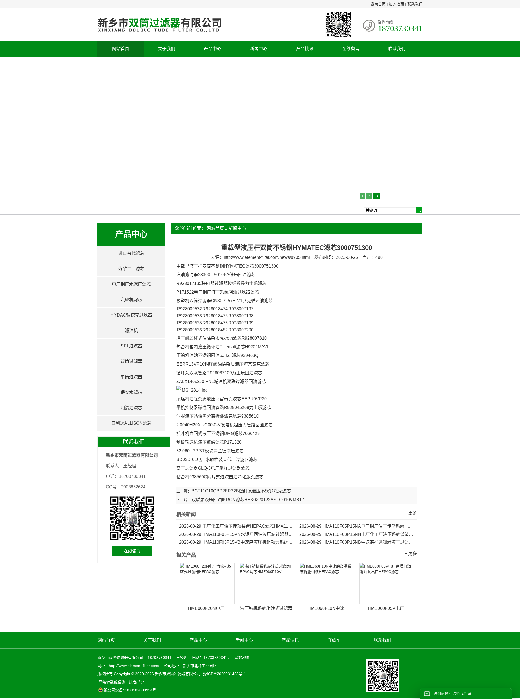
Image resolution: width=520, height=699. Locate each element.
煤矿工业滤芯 (131, 268)
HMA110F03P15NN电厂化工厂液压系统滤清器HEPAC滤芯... (356, 534)
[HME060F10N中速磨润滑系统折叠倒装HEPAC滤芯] (327, 583)
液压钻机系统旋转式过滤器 (266, 608)
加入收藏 (396, 4)
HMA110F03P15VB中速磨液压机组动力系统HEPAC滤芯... (236, 542)
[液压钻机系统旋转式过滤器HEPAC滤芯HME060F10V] (267, 583)
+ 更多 (411, 513)
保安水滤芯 (131, 392)
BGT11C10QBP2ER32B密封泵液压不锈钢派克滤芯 (241, 491)
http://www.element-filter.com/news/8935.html (267, 257)
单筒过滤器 (131, 377)
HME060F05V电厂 (386, 608)
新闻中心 (258, 48)
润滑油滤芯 (131, 407)
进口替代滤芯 (131, 253)
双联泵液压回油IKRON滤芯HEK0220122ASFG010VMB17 (247, 499)
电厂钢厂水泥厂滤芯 (131, 284)
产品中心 (212, 48)
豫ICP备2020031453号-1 (224, 674)
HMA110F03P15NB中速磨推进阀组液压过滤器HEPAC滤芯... (356, 542)
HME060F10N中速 (326, 608)
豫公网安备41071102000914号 (130, 690)
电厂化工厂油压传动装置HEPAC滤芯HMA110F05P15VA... (236, 526)
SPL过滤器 (131, 346)
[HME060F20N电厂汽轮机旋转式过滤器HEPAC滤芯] (207, 583)
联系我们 (414, 4)
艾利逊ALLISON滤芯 (131, 423)
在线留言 (350, 48)
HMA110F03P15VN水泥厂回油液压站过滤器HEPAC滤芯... (236, 534)
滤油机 (131, 330)
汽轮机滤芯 (131, 299)
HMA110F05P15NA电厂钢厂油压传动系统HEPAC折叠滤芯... (356, 526)
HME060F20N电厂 (206, 608)
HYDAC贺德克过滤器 (131, 315)
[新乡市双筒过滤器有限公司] (159, 35)
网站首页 (120, 48)
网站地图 (242, 657)
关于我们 (166, 48)
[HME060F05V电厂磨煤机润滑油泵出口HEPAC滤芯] (386, 583)
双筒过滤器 (131, 361)
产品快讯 (304, 48)
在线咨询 (132, 551)
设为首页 (378, 4)
